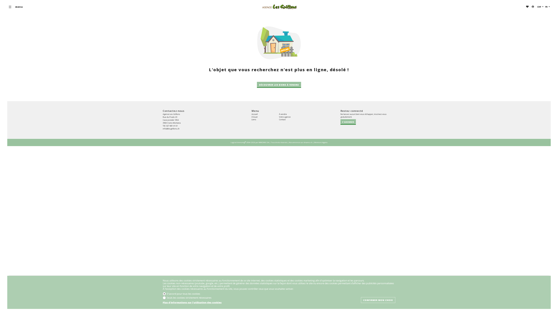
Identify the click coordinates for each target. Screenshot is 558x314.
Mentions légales (320, 142)
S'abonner (348, 122)
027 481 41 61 (172, 125)
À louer (255, 117)
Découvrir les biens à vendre (279, 84)
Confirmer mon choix (378, 300)
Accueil (255, 114)
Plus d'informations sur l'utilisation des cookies (192, 302)
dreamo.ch (308, 142)
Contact (282, 119)
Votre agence (285, 117)
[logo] (279, 6)
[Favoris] (527, 6)
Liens (254, 119)
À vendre (283, 114)
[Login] (533, 6)
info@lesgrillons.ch (171, 128)
